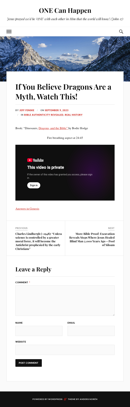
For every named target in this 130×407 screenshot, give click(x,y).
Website (20, 341)
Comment (22, 282)
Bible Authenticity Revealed (43, 114)
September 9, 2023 (57, 110)
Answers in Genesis (27, 208)
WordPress (55, 399)
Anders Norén (89, 399)
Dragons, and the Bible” (53, 128)
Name (19, 322)
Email (71, 322)
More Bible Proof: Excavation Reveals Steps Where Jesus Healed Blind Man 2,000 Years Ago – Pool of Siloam (92, 239)
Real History (74, 114)
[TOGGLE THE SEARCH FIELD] (121, 31)
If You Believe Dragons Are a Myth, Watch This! (63, 91)
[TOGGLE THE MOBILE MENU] (9, 31)
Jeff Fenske (26, 110)
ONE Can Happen (65, 10)
